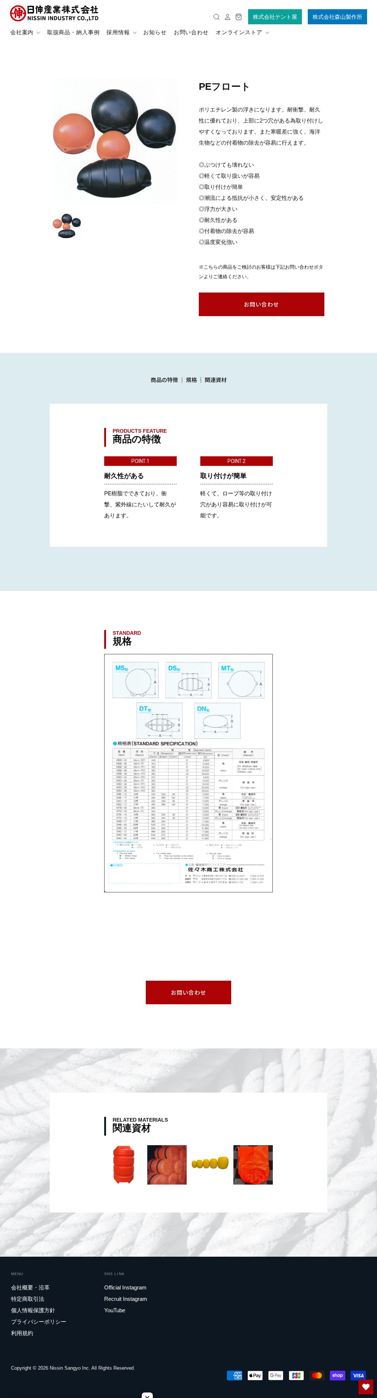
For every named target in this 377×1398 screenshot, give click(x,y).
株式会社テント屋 (275, 17)
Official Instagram (125, 1287)
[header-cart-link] (236, 16)
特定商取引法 (27, 1299)
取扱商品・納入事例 (73, 32)
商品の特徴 (164, 379)
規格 (191, 379)
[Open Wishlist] (366, 1387)
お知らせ (155, 32)
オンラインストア (240, 32)
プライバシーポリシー (38, 1322)
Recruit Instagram (125, 1299)
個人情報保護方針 (33, 1310)
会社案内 (23, 32)
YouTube (114, 1310)
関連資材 (216, 379)
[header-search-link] (214, 16)
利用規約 (22, 1333)
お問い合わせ (191, 32)
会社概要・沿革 (30, 1287)
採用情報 (119, 32)
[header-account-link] (225, 16)
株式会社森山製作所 (337, 17)
